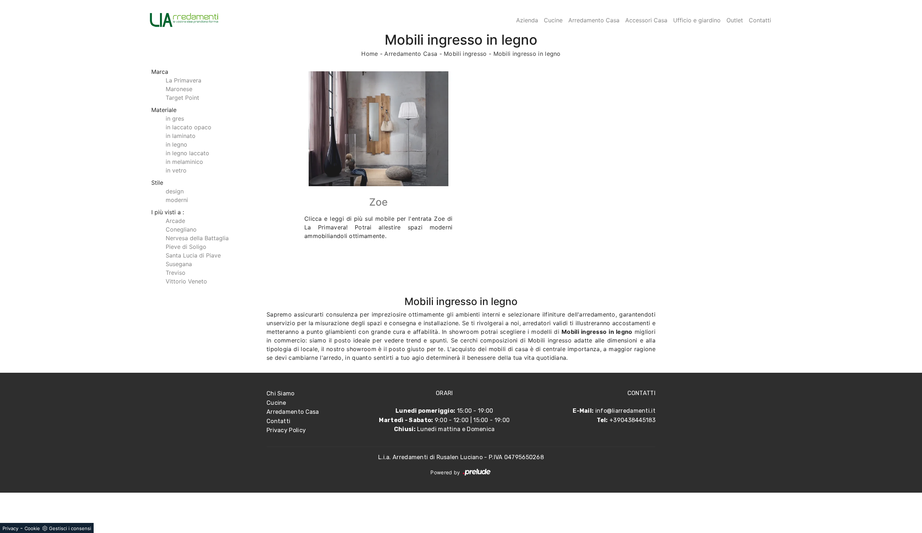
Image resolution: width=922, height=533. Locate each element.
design (175, 191)
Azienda (527, 20)
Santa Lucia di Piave (193, 255)
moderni (177, 199)
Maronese (179, 89)
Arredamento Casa (593, 20)
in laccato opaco (188, 127)
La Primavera (183, 80)
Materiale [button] (163, 109)
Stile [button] (157, 182)
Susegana (179, 264)
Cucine (553, 20)
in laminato (181, 135)
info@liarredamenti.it (625, 410)
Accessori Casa (646, 20)
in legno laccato (187, 153)
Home (369, 53)
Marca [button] (159, 71)
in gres (175, 118)
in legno (176, 144)
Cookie (32, 528)
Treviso (175, 272)
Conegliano (181, 229)
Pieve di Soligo (186, 246)
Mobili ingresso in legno (527, 53)
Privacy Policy (286, 430)
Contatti (760, 20)
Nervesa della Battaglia (197, 238)
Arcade (175, 220)
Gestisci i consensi (70, 528)
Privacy (10, 528)
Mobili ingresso (465, 53)
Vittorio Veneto (186, 281)
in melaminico (184, 161)
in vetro (176, 170)
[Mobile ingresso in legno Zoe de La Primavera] (378, 128)
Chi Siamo (281, 393)
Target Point (182, 97)
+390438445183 (632, 420)
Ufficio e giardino (697, 20)
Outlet (734, 20)
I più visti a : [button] (167, 212)
